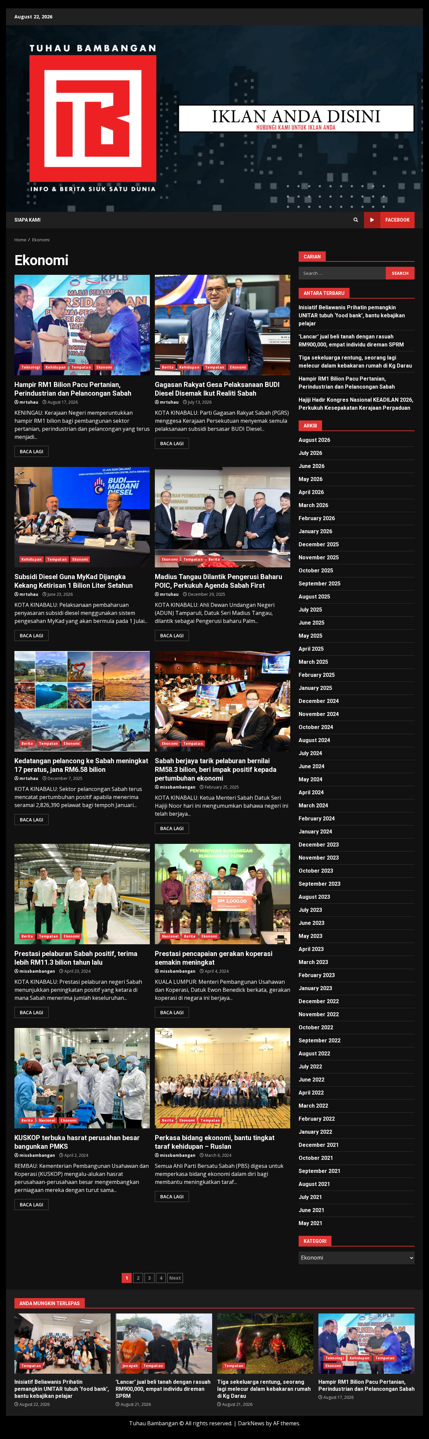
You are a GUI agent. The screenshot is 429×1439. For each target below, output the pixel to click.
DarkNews (251, 1423)
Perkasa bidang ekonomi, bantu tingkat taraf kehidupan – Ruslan (222, 1078)
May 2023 (310, 936)
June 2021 (311, 1210)
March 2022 (313, 1106)
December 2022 (319, 1001)
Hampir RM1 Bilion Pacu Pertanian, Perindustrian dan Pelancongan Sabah (82, 325)
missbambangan (177, 787)
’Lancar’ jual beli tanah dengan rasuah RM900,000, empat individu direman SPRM (164, 1343)
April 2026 (311, 492)
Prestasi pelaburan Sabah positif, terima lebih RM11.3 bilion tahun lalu (82, 894)
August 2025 (314, 596)
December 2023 (319, 845)
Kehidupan (56, 367)
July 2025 (310, 610)
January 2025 (315, 688)
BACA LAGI (31, 451)
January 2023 (315, 988)
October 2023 (316, 871)
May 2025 (310, 636)
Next (175, 1278)
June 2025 (311, 623)
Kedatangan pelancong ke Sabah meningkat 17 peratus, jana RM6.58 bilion (82, 701)
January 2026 (315, 531)
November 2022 (319, 1014)
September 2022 (320, 1040)
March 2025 (313, 662)
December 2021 (319, 1145)
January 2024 (315, 831)
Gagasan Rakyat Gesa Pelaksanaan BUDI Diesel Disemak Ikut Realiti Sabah (222, 325)
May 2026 (310, 479)
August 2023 (314, 897)
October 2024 (316, 727)
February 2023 (317, 975)
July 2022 (310, 1066)
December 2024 (319, 701)
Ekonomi (104, 367)
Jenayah (130, 1365)
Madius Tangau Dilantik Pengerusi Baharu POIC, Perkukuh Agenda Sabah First (222, 517)
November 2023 (319, 858)
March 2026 (313, 505)
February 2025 (317, 675)
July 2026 (310, 453)
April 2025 (311, 649)
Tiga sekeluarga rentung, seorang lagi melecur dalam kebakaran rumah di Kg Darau (265, 1343)
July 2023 (310, 910)
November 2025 (319, 557)
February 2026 (317, 518)
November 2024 (319, 714)
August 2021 (314, 1184)
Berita (168, 367)
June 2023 (311, 923)
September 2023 (320, 884)
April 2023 (311, 949)
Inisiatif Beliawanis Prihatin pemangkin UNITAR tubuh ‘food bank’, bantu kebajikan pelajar (352, 316)
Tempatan (81, 367)
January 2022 (315, 1132)
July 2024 (310, 753)
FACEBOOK (397, 220)
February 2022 (317, 1119)
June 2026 (311, 466)
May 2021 (310, 1223)
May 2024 (310, 779)
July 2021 (310, 1197)
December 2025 (319, 544)
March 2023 (313, 962)
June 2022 (311, 1079)
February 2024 (317, 818)
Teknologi (30, 367)
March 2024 (313, 805)
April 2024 (311, 792)
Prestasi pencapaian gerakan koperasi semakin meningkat (222, 894)
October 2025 (316, 570)
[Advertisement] (296, 118)
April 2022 (311, 1093)
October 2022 (316, 1027)
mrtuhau (28, 402)
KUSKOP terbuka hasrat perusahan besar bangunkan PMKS (82, 1078)
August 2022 (314, 1053)
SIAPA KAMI (27, 220)
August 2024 (314, 740)
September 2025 (320, 583)
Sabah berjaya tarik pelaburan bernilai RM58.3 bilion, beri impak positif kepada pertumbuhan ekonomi (222, 701)
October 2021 (316, 1158)
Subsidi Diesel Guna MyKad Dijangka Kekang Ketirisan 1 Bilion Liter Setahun (82, 517)
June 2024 (311, 766)
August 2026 (314, 440)
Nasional (170, 936)
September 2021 (320, 1171)
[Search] (356, 220)
